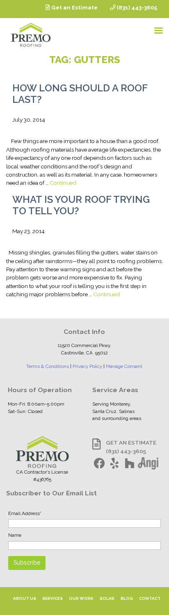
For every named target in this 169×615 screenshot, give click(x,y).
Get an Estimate (74, 7)
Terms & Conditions (47, 366)
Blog (127, 598)
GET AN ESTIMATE (131, 442)
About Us (24, 598)
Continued (63, 182)
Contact (150, 598)
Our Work (81, 598)
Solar (107, 598)
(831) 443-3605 (136, 7)
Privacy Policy (87, 366)
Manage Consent (124, 366)
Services (52, 598)
